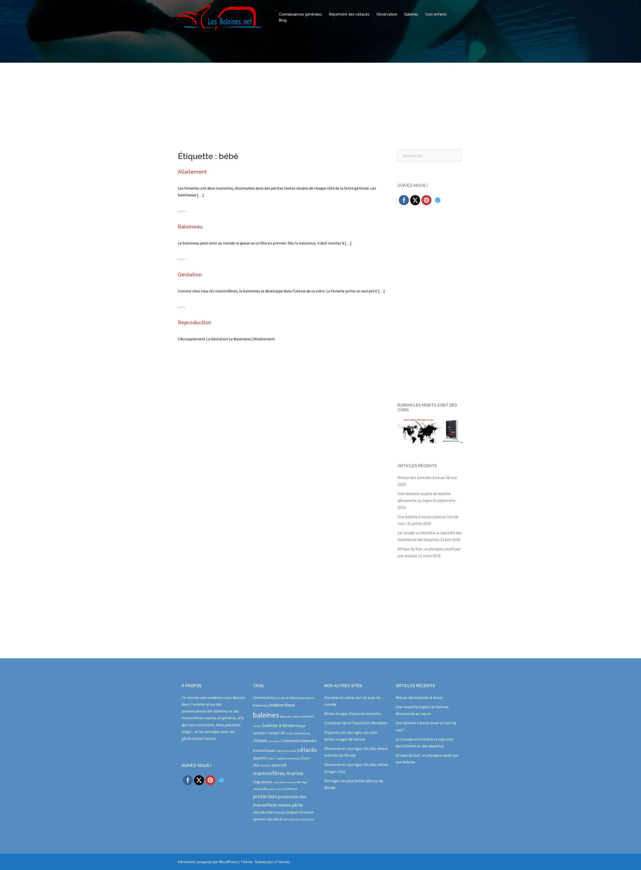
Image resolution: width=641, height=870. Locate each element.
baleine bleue (282, 705)
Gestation (190, 275)
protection (265, 796)
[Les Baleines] (219, 17)
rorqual (279, 812)
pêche (297, 805)
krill (283, 765)
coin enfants (274, 741)
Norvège (302, 782)
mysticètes (279, 782)
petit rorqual (276, 789)
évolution (308, 819)
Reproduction (194, 323)
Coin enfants (436, 14)
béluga (300, 726)
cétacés (307, 749)
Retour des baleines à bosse (421, 477)
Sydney (261, 861)
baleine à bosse (278, 725)
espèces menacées (289, 758)
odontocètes (261, 789)
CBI (282, 732)
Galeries (411, 14)
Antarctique (296, 698)
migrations (262, 781)
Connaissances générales (300, 14)
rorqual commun (299, 812)
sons (286, 819)
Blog (283, 20)
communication (286, 751)
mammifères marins (278, 773)
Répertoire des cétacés (349, 14)
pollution (290, 789)
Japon (275, 765)
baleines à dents (290, 716)
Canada (272, 733)
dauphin (260, 757)
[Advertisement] (320, 100)
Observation (386, 14)
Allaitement (192, 172)
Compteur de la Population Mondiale (355, 722)
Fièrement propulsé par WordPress (208, 861)
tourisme (295, 819)
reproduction (263, 812)
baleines (266, 715)
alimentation (264, 697)
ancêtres (282, 698)
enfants (271, 758)
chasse (260, 740)
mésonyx (291, 782)
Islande (265, 765)
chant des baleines (298, 733)
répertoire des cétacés (267, 819)
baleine (310, 698)
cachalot (259, 733)
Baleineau (190, 227)
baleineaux (261, 705)
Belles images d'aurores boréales (352, 713)
